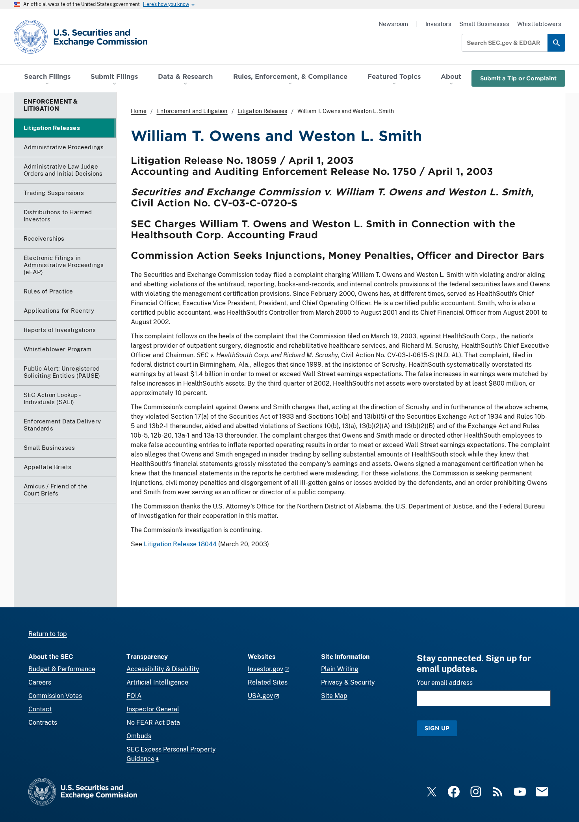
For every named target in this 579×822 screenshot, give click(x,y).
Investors (438, 23)
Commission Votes (55, 696)
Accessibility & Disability (162, 669)
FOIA (133, 696)
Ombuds (138, 736)
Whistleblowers (539, 23)
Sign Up (437, 728)
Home (139, 111)
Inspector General (152, 709)
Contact (40, 709)
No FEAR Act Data (153, 722)
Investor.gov (265, 669)
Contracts (42, 722)
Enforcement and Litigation (191, 111)
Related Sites (268, 682)
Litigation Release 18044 (180, 544)
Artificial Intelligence (157, 682)
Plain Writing (339, 669)
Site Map (334, 696)
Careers (39, 682)
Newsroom (393, 23)
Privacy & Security (348, 682)
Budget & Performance (61, 669)
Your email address (445, 683)
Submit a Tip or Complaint (518, 78)
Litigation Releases (262, 111)
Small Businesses (484, 23)
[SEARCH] (556, 43)
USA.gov (260, 696)
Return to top (47, 634)
